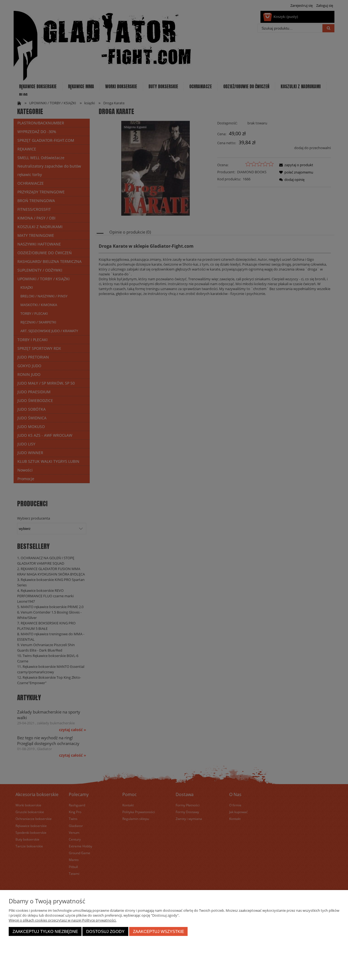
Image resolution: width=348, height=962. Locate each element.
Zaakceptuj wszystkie (158, 931)
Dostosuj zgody (105, 931)
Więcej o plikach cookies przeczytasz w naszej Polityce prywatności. (62, 920)
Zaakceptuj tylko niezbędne (45, 931)
